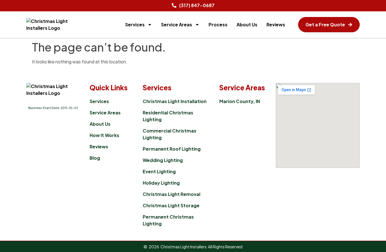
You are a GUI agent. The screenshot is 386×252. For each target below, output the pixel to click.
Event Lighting (159, 171)
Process (218, 24)
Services (135, 24)
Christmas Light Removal (171, 194)
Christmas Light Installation (175, 101)
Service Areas (176, 24)
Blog (95, 158)
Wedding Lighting (163, 160)
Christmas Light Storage (171, 205)
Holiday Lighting (161, 183)
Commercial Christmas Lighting (169, 134)
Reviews (275, 24)
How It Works (104, 135)
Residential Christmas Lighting (168, 116)
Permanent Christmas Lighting (168, 220)
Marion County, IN (239, 101)
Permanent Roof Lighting (172, 149)
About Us (247, 24)
